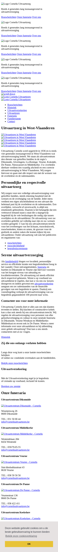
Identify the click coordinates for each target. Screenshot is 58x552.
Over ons (36, 17)
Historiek (5, 337)
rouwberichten (14, 243)
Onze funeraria (24, 17)
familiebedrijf (11, 261)
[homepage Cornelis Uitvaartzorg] (16, 96)
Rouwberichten (8, 17)
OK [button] (29, 544)
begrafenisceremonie (17, 248)
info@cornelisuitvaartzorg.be (15, 421)
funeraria (42, 267)
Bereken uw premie (10, 386)
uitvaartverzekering (43, 283)
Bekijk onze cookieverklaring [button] (21, 536)
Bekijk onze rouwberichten (14, 363)
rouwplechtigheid (15, 245)
